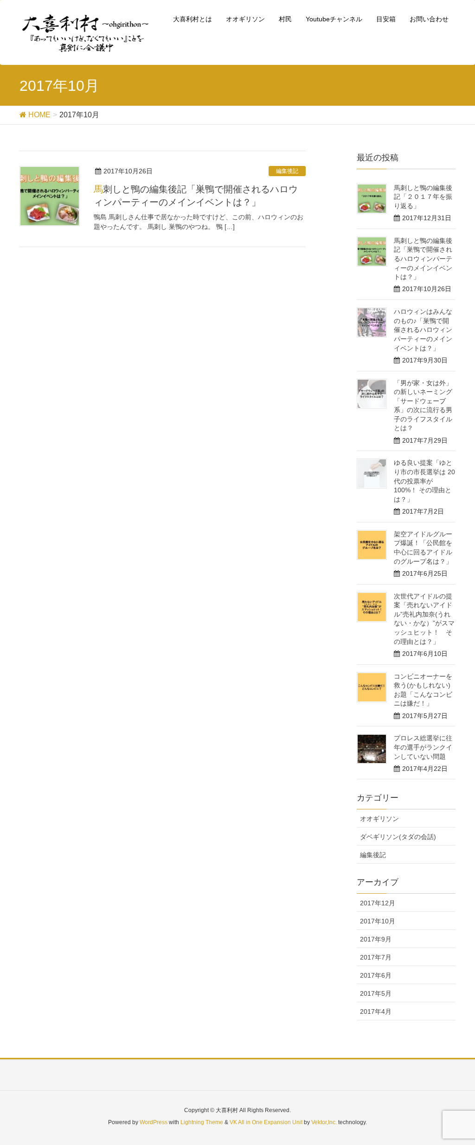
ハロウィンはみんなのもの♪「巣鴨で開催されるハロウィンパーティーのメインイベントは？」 (423, 329)
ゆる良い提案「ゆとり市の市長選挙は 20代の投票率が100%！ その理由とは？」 (424, 481)
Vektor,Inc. (324, 1122)
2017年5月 (376, 993)
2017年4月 (376, 1011)
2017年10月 (377, 921)
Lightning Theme (201, 1122)
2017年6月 (376, 975)
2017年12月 (377, 903)
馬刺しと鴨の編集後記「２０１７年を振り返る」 (423, 197)
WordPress (153, 1122)
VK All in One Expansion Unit (266, 1122)
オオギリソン (379, 818)
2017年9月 (376, 939)
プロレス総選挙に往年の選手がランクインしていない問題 (423, 747)
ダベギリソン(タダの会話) (398, 836)
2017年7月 (376, 957)
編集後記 (287, 171)
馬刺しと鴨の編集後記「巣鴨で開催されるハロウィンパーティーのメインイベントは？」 (423, 258)
